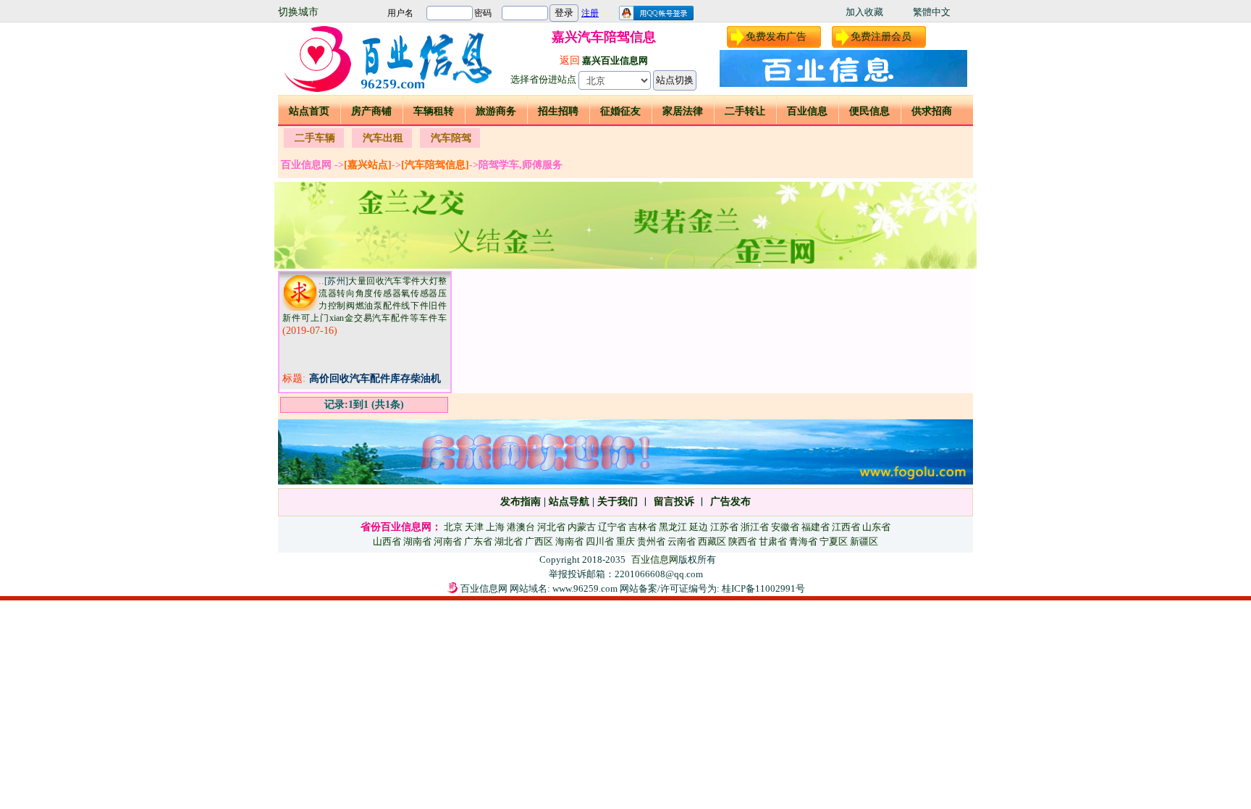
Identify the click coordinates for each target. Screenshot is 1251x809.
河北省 (551, 526)
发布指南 (520, 501)
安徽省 (785, 526)
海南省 (569, 541)
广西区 (539, 541)
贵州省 (651, 541)
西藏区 (712, 541)
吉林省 (642, 526)
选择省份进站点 (543, 79)
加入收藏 (864, 12)
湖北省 (508, 541)
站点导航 (569, 501)
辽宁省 (612, 526)
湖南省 (417, 541)
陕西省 (742, 541)
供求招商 (931, 111)
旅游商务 (496, 111)
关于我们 (617, 501)
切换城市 (298, 12)
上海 (495, 526)
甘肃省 (773, 541)
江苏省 (724, 526)
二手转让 (745, 111)
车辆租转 (433, 111)
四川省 (600, 541)
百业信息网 (654, 559)
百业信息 (807, 111)
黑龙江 (673, 526)
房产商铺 (371, 111)
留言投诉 (674, 501)
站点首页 (309, 111)
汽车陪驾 (451, 138)
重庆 (625, 541)
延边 (698, 526)
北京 (453, 526)
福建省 (815, 526)
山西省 (387, 541)
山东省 (876, 526)
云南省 (681, 541)
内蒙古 (582, 526)
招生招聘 (558, 111)
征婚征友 (620, 111)
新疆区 (864, 541)
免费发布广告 (776, 36)
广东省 (478, 541)
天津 (474, 526)
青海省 (803, 541)
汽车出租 (383, 138)
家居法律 (682, 111)
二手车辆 (315, 138)
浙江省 (755, 526)
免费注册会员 (881, 36)
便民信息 (869, 111)
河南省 (448, 541)
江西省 (846, 526)
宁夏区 (834, 541)
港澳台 (521, 526)
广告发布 (730, 501)
